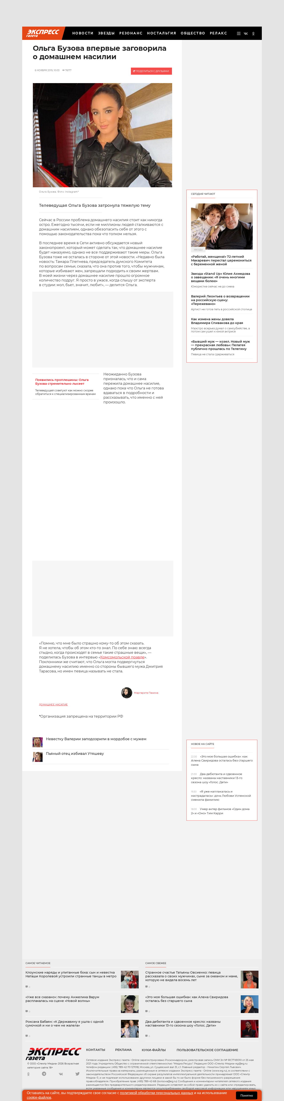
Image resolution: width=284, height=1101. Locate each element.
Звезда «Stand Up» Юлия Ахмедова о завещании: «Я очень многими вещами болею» (220, 277)
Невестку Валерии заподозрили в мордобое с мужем (96, 739)
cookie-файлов (39, 1097)
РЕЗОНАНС (131, 33)
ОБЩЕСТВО (193, 33)
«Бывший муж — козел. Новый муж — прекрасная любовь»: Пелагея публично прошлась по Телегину (220, 345)
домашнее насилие (53, 704)
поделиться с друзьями (152, 71)
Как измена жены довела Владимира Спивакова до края (217, 321)
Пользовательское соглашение (207, 1050)
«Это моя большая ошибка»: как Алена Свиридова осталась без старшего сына (186, 999)
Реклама (123, 1050)
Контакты (95, 1050)
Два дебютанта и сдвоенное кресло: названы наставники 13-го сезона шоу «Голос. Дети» (183, 1023)
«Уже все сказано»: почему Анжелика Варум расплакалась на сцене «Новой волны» (62, 999)
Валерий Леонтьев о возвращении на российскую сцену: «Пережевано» (220, 300)
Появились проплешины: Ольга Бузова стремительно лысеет (62, 382)
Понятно (247, 1095)
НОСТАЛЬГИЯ (161, 33)
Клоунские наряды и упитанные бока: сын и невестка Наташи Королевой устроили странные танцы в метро (71, 974)
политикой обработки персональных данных (156, 1093)
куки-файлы (154, 1050)
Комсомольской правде (122, 657)
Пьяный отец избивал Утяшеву (75, 754)
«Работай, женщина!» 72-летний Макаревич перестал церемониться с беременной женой (221, 260)
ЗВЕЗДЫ (106, 33)
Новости (83, 33)
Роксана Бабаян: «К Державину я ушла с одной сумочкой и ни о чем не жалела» (65, 1023)
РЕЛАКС (218, 33)
